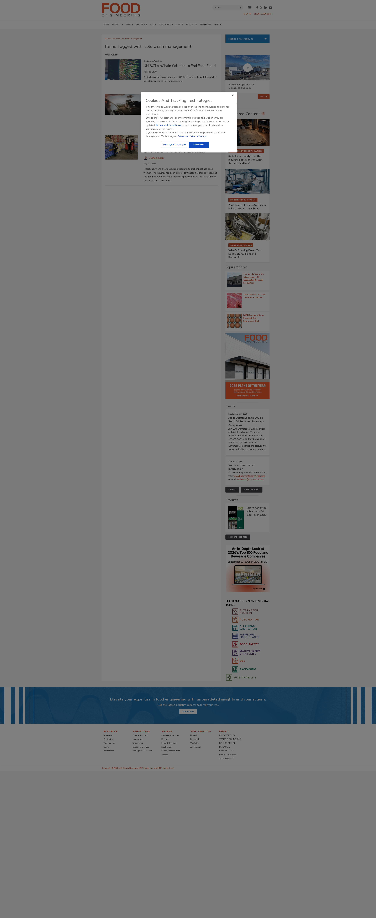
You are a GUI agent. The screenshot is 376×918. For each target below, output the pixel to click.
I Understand (198, 145)
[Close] (232, 95)
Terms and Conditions (168, 125)
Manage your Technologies (174, 145)
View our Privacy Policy (192, 136)
